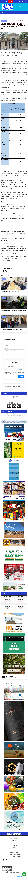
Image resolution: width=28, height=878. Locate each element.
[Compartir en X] (6, 271)
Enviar (21, 376)
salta (3, 15)
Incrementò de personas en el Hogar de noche (14, 310)
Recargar (21, 369)
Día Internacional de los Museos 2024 (12, 329)
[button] (6, 1)
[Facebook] (19, 1)
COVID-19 (18, 15)
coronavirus (10, 15)
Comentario (6, 348)
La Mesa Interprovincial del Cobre (11, 291)
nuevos (4, 17)
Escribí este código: (8, 359)
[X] (16, 1)
